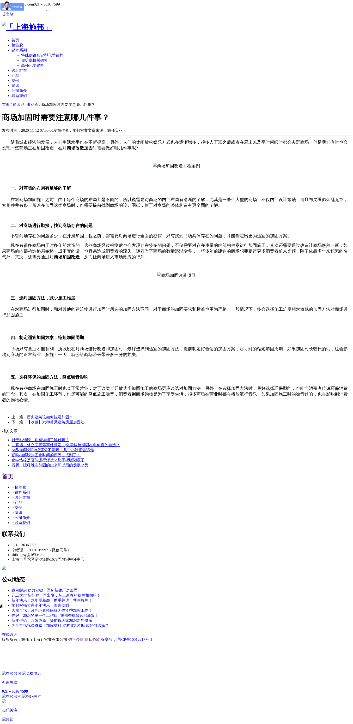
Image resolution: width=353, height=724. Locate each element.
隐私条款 (92, 639)
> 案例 (17, 507)
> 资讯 (17, 512)
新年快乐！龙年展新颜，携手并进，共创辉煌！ (52, 600)
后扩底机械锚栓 (34, 60)
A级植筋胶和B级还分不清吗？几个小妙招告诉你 (53, 450)
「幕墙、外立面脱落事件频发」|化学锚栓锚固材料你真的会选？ (66, 445)
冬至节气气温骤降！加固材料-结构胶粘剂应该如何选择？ (60, 625)
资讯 (16, 104)
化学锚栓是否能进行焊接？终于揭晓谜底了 (48, 460)
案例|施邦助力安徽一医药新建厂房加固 (45, 590)
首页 (6, 104)
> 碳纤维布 (21, 497)
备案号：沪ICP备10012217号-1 (126, 639)
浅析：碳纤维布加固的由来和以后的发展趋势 (50, 465)
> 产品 (17, 502)
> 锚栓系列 (21, 492)
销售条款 (76, 639)
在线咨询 (9, 634)
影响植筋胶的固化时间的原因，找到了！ (46, 455)
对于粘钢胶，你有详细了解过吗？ (40, 440)
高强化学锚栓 (32, 65)
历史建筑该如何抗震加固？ (50, 417)
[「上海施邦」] (27, 27)
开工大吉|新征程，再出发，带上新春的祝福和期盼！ (56, 595)
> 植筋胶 (19, 487)
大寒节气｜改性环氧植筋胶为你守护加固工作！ (52, 610)
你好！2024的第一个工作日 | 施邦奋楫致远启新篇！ (55, 615)
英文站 (7, 14)
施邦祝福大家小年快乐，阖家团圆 (40, 605)
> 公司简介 (21, 518)
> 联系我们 (21, 523)
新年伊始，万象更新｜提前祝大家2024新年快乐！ (54, 620)
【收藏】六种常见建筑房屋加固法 (56, 422)
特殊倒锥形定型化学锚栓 (42, 55)
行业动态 (30, 104)
